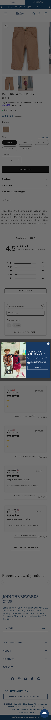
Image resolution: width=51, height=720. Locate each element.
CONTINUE (37, 367)
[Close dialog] (48, 343)
